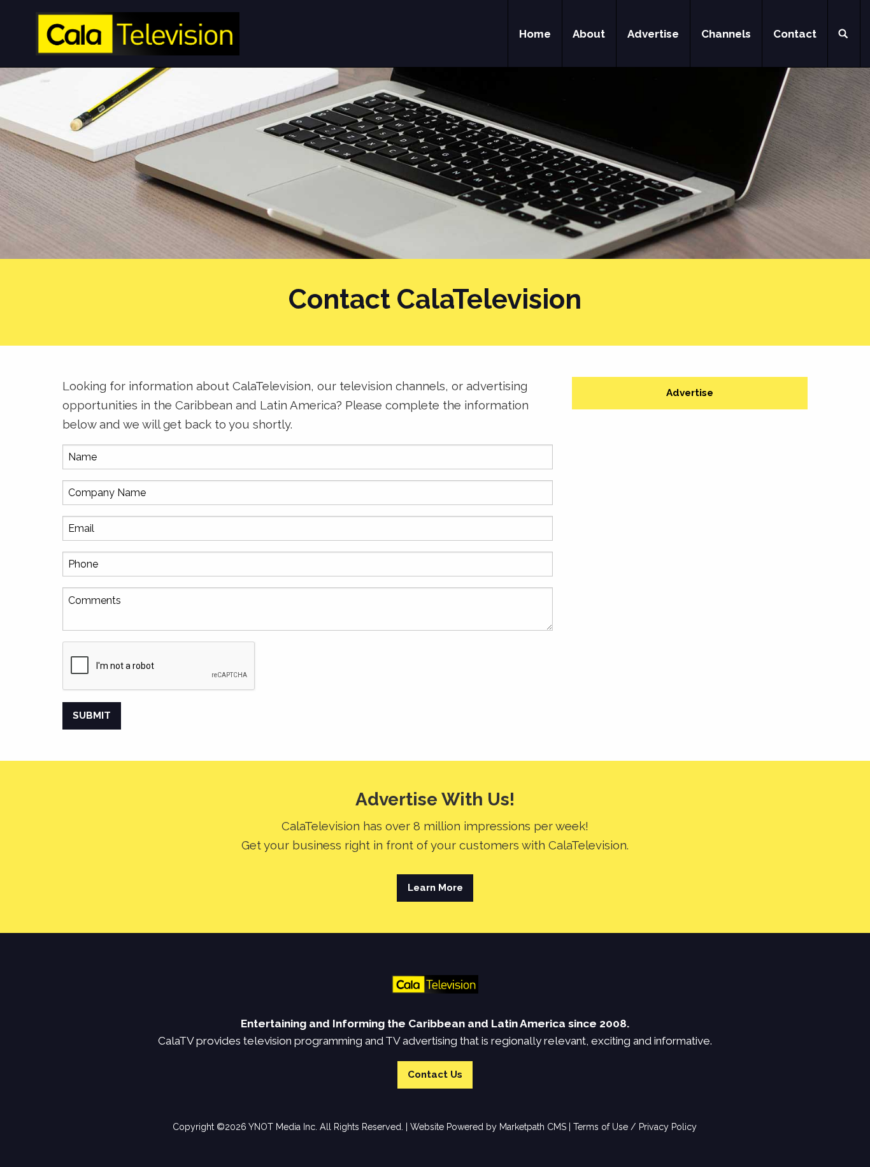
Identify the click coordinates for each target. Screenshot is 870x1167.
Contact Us (435, 1074)
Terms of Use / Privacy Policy (635, 1127)
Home (535, 33)
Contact (795, 33)
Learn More (435, 887)
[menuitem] (535, 34)
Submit (92, 716)
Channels (726, 33)
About (589, 33)
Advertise (653, 33)
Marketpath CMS (532, 1127)
